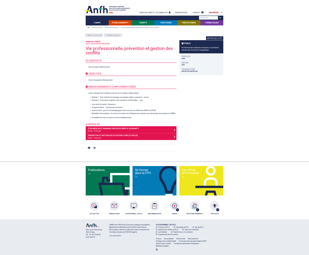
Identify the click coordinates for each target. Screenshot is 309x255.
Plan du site (180, 239)
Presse (158, 239)
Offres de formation (112, 27)
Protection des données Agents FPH (192, 241)
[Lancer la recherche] (220, 18)
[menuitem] (94, 209)
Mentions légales (162, 246)
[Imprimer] (94, 148)
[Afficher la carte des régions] (221, 12)
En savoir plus (115, 236)
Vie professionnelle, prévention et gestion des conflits (140, 27)
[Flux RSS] (157, 250)
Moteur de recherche (94, 35)
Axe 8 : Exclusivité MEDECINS (98, 44)
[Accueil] (108, 9)
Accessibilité (169, 239)
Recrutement (193, 239)
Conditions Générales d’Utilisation (186, 243)
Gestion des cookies (163, 243)
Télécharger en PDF (215, 38)
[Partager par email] (89, 148)
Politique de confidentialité (166, 241)
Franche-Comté (96, 27)
